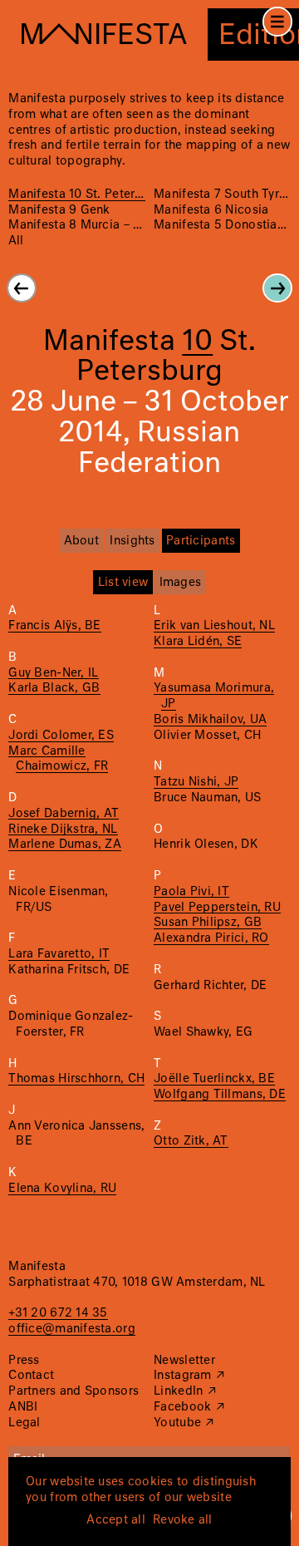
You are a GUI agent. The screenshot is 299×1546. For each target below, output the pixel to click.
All (15, 241)
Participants (200, 541)
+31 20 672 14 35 (57, 1313)
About (81, 541)
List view (123, 582)
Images (180, 582)
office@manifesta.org (71, 1329)
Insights (132, 541)
